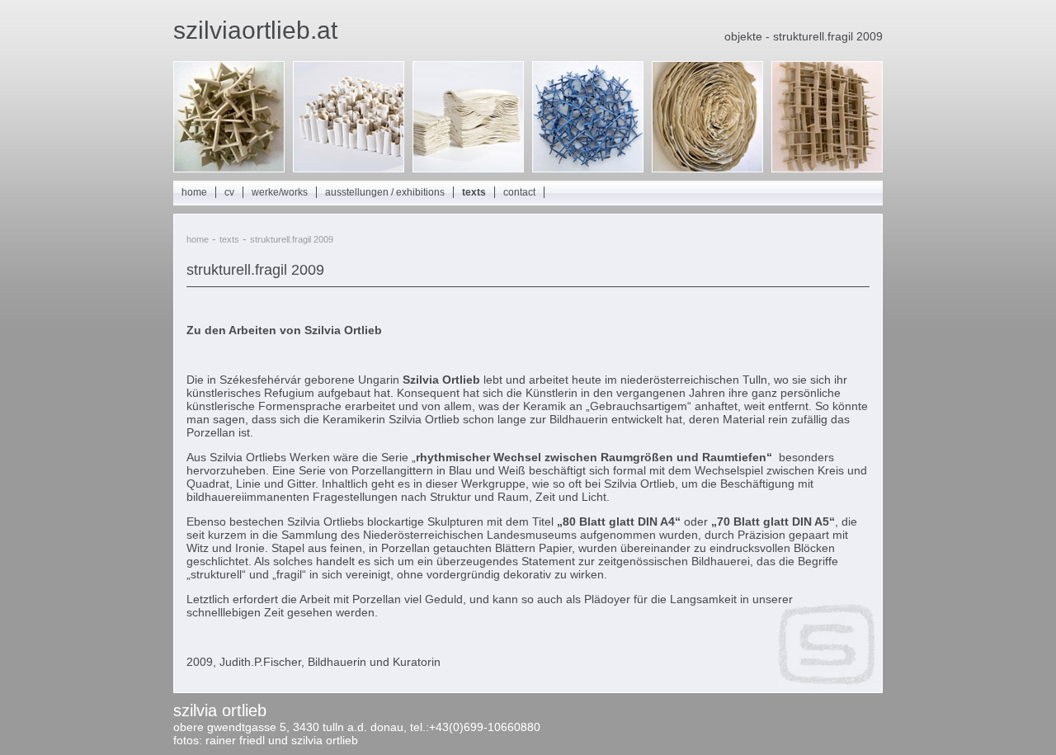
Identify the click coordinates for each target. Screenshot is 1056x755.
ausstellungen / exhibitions (385, 192)
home (194, 192)
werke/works (280, 192)
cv (229, 192)
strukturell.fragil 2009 (291, 239)
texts (474, 192)
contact (519, 192)
